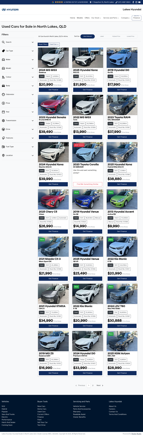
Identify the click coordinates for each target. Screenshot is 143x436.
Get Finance (53, 90)
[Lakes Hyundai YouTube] (139, 2)
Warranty (77, 412)
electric (5, 417)
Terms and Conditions (117, 414)
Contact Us (113, 412)
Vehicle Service (79, 406)
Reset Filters (43, 44)
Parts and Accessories (82, 409)
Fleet (39, 420)
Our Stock (95, 18)
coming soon (7, 425)
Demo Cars (41, 409)
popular (5, 412)
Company (125, 18)
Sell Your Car (42, 422)
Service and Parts (110, 18)
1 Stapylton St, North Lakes (103, 2)
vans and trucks (8, 414)
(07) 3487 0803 (124, 2)
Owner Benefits (79, 417)
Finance (136, 18)
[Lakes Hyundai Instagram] (136, 2)
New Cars (41, 406)
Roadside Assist (79, 414)
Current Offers (43, 414)
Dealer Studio (136, 434)
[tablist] (109, 36)
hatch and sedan (8, 422)
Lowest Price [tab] (130, 36)
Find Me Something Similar (87, 184)
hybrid (4, 409)
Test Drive (41, 425)
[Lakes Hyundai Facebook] (133, 2)
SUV (3, 406)
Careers (112, 409)
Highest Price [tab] (116, 36)
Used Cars (41, 412)
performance (7, 420)
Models (80, 18)
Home (72, 18)
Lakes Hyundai (132, 9)
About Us (112, 406)
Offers (87, 18)
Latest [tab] (102, 36)
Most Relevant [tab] (87, 36)
